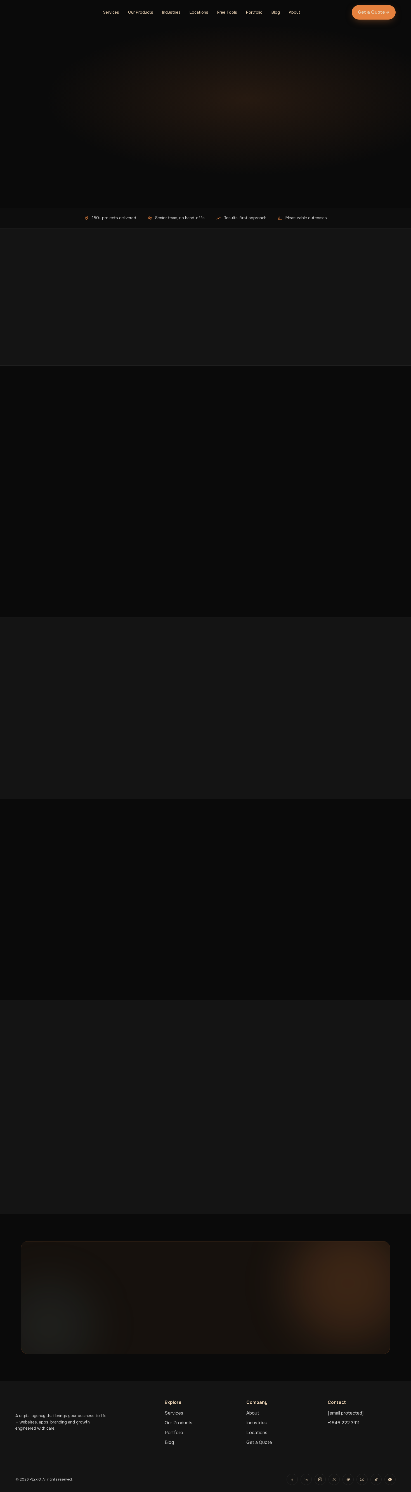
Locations (199, 12)
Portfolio (254, 12)
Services (111, 12)
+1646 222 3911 (344, 1423)
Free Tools (227, 12)
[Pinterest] (348, 1479)
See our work (96, 190)
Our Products (140, 12)
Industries (171, 12)
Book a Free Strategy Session (182, 1335)
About (294, 12)
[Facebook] (292, 1479)
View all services (45, 589)
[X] (334, 1479)
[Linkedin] (306, 1479)
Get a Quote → (373, 12)
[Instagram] (320, 1479)
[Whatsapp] (390, 1479)
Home (26, 64)
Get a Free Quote (46, 190)
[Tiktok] (376, 1479)
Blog (275, 12)
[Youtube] (362, 1479)
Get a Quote (259, 1442)
